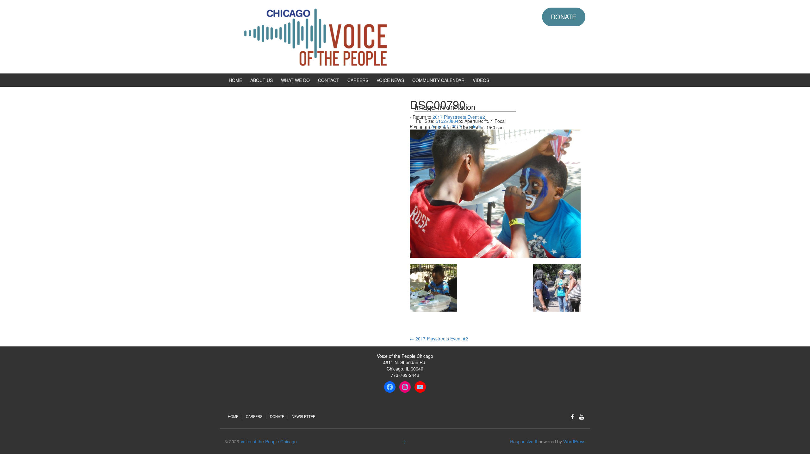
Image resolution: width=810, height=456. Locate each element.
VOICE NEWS (390, 80)
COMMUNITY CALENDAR (438, 80)
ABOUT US (261, 80)
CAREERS (357, 80)
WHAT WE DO (295, 80)
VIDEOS (481, 80)
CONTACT (328, 80)
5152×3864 (447, 121)
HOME (235, 80)
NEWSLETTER (303, 416)
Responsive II (523, 441)
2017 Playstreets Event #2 (439, 338)
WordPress (574, 441)
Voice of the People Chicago (268, 441)
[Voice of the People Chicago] (343, 36)
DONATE (563, 16)
